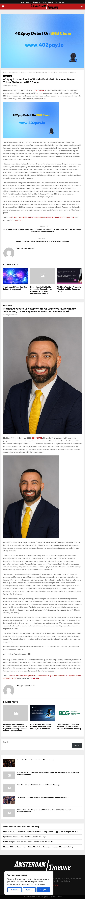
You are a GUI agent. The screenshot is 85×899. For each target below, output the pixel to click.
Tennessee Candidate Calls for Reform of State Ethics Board (42, 241)
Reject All (29, 890)
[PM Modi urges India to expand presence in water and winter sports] (9, 800)
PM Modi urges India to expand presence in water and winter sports (42, 797)
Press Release (8, 76)
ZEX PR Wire (17, 220)
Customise (14, 890)
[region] (28, 883)
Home (22, 2)
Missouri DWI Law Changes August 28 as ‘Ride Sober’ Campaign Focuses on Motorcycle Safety (38, 847)
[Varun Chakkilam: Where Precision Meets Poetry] (9, 763)
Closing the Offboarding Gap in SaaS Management (15, 288)
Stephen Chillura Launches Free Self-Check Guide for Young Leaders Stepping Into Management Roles (40, 832)
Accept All (43, 890)
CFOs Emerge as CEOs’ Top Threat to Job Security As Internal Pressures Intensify (69, 726)
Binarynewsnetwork (11, 85)
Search (5, 742)
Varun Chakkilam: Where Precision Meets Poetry (35, 760)
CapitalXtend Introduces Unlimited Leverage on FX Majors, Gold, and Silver (40, 726)
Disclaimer (36, 2)
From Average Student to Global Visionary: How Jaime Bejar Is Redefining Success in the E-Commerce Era (15, 727)
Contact (44, 2)
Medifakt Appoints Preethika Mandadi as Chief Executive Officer (69, 289)
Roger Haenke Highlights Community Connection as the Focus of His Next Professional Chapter (41, 290)
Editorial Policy (52, 2)
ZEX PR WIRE (39, 90)
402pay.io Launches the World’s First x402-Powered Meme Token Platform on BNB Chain (42, 217)
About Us (28, 2)
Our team (62, 2)
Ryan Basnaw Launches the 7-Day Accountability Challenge (38, 785)
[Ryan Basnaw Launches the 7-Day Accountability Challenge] (9, 788)
